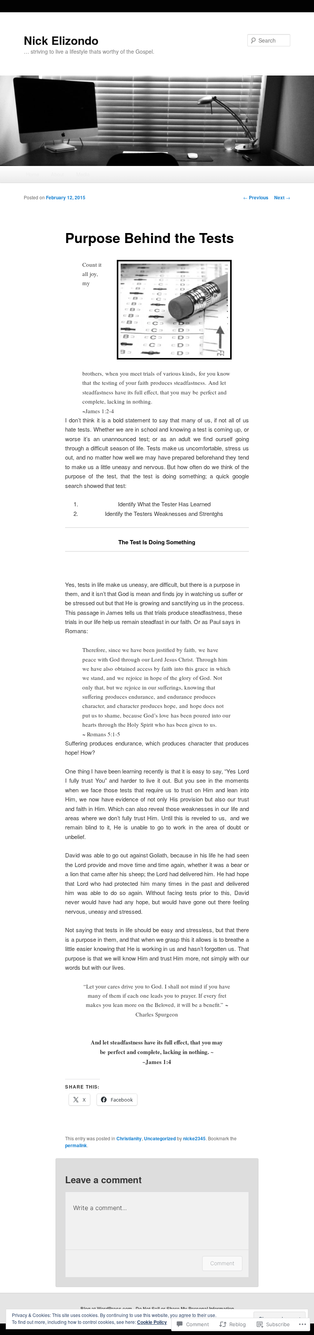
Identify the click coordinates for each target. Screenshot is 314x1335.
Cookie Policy (152, 1322)
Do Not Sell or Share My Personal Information (185, 1308)
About (57, 174)
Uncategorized (160, 1138)
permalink (76, 1145)
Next (282, 197)
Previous (255, 197)
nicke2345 (194, 1138)
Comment (222, 1263)
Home (32, 174)
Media (83, 174)
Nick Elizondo (61, 40)
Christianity (129, 1138)
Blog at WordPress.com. (106, 1308)
